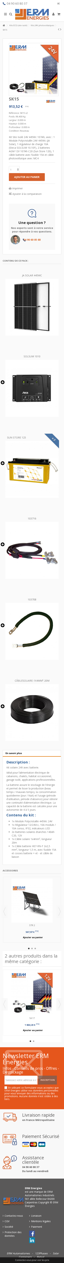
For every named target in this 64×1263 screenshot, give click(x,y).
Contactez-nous (14, 1215)
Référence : (14, 113)
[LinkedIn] (32, 1240)
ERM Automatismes (19, 1253)
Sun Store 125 (16, 437)
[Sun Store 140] (32, 469)
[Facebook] (32, 1233)
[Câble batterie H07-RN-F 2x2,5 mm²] (32, 550)
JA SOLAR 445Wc (32, 275)
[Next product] (60, 29)
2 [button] (32, 948)
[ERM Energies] (32, 14)
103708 (32, 599)
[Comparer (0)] (58, 4)
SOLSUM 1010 (32, 356)
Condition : (14, 130)
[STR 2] (32, 901)
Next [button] (59, 911)
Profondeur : (15, 127)
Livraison (36, 1215)
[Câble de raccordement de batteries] (32, 631)
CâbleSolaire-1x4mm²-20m (32, 680)
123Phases (41, 1253)
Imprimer (17, 188)
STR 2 (32, 925)
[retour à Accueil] (4, 25)
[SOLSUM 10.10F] (32, 388)
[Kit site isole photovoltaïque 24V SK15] (33, 69)
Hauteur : (13, 123)
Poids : (12, 116)
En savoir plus (14, 753)
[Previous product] (58, 29)
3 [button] (35, 948)
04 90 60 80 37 (17, 3)
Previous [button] (4, 911)
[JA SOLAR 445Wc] (32, 307)
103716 (32, 518)
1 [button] (29, 948)
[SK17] (32, 993)
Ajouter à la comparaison (27, 194)
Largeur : (13, 120)
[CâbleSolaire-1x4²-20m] (32, 712)
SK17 (32, 1018)
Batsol (40, 1257)
